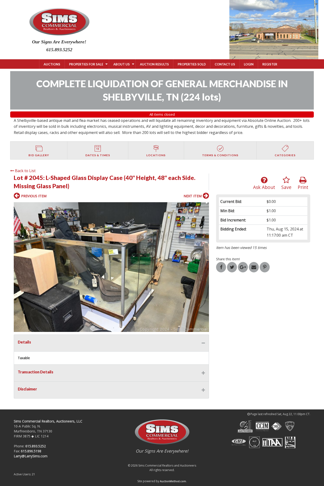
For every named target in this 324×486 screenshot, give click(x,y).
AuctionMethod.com (173, 481)
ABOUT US (121, 64)
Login (249, 64)
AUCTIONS (52, 64)
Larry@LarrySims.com (30, 456)
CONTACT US (225, 64)
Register (269, 64)
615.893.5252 (35, 446)
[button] (111, 267)
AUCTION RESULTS (154, 64)
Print (303, 187)
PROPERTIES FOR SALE (86, 64)
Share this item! (228, 259)
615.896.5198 (31, 451)
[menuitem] (52, 64)
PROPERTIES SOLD (192, 64)
